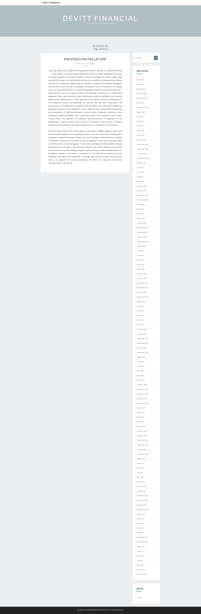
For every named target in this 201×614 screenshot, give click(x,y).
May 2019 (140, 209)
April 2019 (140, 214)
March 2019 (141, 218)
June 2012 (140, 523)
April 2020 (140, 181)
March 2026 (141, 89)
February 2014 (142, 431)
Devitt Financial (51, 2)
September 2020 (143, 158)
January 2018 (141, 278)
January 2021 (141, 140)
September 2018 (143, 241)
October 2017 (142, 292)
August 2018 (141, 246)
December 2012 (142, 496)
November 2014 (142, 394)
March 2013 (141, 482)
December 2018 (142, 228)
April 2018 (140, 264)
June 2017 (140, 311)
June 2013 (140, 468)
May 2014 (140, 417)
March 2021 (141, 135)
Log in (139, 597)
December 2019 (142, 195)
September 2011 (143, 542)
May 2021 (140, 126)
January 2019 (141, 223)
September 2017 (143, 297)
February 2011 (142, 574)
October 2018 (142, 237)
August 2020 (141, 163)
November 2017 (142, 288)
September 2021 (143, 107)
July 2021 (140, 117)
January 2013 (141, 491)
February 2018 (142, 274)
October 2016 (142, 348)
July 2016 (140, 362)
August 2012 (141, 514)
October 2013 (142, 449)
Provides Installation (85, 59)
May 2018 (140, 260)
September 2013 (143, 454)
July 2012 (140, 519)
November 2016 (142, 343)
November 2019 (142, 200)
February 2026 (142, 93)
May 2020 (140, 177)
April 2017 (140, 320)
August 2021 (141, 112)
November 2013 (142, 445)
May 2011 (140, 560)
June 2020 (140, 172)
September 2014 (143, 403)
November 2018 (142, 232)
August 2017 (141, 302)
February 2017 (142, 329)
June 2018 (140, 255)
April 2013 (140, 477)
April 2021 (140, 130)
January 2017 (141, 334)
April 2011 (140, 565)
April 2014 (140, 422)
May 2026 (140, 80)
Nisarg (120, 610)
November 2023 (142, 98)
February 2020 (142, 186)
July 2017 (140, 306)
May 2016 (140, 371)
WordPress (105, 610)
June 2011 (140, 556)
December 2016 (142, 338)
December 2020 (142, 144)
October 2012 (142, 505)
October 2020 (142, 154)
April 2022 (140, 103)
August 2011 (141, 546)
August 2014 (141, 408)
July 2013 (140, 463)
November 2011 (142, 537)
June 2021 (140, 121)
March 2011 (141, 569)
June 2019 (140, 204)
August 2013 (141, 459)
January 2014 (141, 436)
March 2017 (141, 325)
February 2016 (142, 385)
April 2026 (140, 84)
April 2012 (140, 533)
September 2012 (143, 509)
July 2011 (140, 551)
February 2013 (142, 486)
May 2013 (140, 473)
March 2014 (141, 426)
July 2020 (140, 167)
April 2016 (140, 375)
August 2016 (141, 357)
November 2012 (142, 500)
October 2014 (142, 399)
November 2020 (142, 149)
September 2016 (143, 352)
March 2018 (141, 269)
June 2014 (140, 412)
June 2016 (140, 366)
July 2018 (140, 251)
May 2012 (140, 528)
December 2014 (142, 389)
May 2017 (140, 315)
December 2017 (142, 283)
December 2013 (142, 440)
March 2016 (141, 380)
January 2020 (141, 191)
